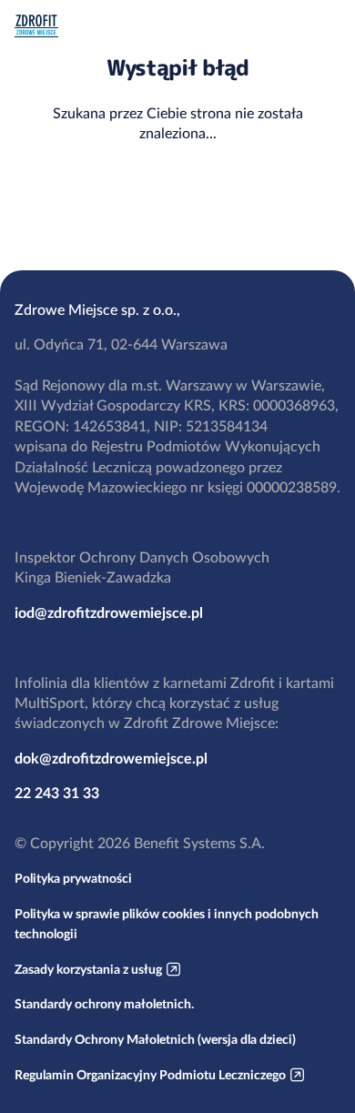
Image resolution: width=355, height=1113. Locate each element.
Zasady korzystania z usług (88, 969)
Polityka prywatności (73, 878)
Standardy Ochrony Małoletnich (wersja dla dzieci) (155, 1039)
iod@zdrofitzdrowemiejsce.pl (109, 612)
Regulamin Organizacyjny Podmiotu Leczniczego (150, 1074)
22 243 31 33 (57, 792)
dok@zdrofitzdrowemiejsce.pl (111, 758)
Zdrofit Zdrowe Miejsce (36, 26)
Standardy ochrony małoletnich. (104, 1004)
